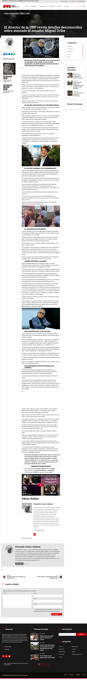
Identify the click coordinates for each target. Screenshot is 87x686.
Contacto (66, 6)
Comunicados (42, 6)
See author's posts (39, 530)
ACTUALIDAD (61, 649)
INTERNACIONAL (62, 651)
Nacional (22, 13)
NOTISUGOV (61, 646)
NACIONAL (74, 649)
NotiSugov (34, 6)
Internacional (7, 68)
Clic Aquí (52, 468)
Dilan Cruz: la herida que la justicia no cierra (9, 71)
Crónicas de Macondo (14, 13)
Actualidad (52, 6)
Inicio (26, 6)
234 (48, 664)
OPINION (73, 651)
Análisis (6, 13)
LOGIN (83, 674)
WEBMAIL (78, 674)
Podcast (60, 656)
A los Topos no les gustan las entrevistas (8, 92)
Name (35, 593)
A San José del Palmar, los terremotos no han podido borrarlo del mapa (78, 85)
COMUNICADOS (75, 646)
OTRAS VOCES (61, 654)
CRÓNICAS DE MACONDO (77, 654)
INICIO (65, 674)
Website (35, 604)
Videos (75, 56)
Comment (5, 593)
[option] (41, 48)
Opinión (59, 6)
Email (35, 598)
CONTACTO (71, 674)
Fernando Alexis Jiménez (9, 46)
